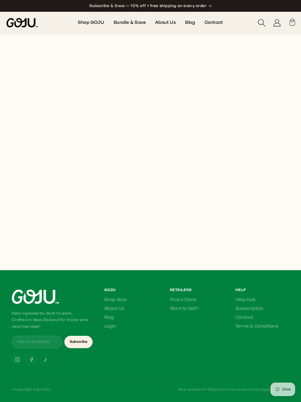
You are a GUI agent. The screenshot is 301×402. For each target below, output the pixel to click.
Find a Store (183, 300)
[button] (261, 22)
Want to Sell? (184, 308)
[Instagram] (17, 359)
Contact (244, 317)
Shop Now (115, 300)
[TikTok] (45, 359)
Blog (109, 317)
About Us (114, 308)
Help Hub (245, 300)
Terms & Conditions (256, 326)
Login (110, 326)
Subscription (249, 308)
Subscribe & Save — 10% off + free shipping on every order (148, 6)
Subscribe (78, 342)
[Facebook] (31, 359)
